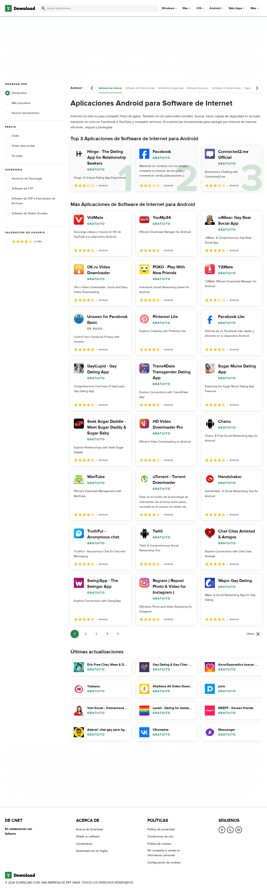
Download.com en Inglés (92, 851)
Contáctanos (84, 844)
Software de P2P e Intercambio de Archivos (33, 201)
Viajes (247, 88)
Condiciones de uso (160, 836)
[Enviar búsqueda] (43, 8)
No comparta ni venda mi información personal (163, 853)
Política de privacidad (161, 829)
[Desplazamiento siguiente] (257, 88)
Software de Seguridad (171, 88)
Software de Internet (110, 88)
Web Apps (235, 8)
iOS (198, 8)
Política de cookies (159, 844)
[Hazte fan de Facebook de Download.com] (222, 830)
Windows (168, 8)
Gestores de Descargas (27, 178)
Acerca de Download (89, 829)
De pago (17, 156)
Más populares (21, 103)
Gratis (15, 136)
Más (253, 8)
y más (38, 241)
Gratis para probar (23, 146)
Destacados (19, 93)
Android (215, 8)
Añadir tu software (88, 836)
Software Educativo (197, 88)
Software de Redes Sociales (30, 213)
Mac (185, 8)
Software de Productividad (140, 88)
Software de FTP (22, 188)
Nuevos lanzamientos (25, 113)
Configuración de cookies (163, 862)
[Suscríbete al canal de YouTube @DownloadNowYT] (238, 830)
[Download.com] (20, 8)
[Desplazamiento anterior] (92, 88)
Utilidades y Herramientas (226, 88)
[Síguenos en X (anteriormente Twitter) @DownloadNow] (230, 830)
